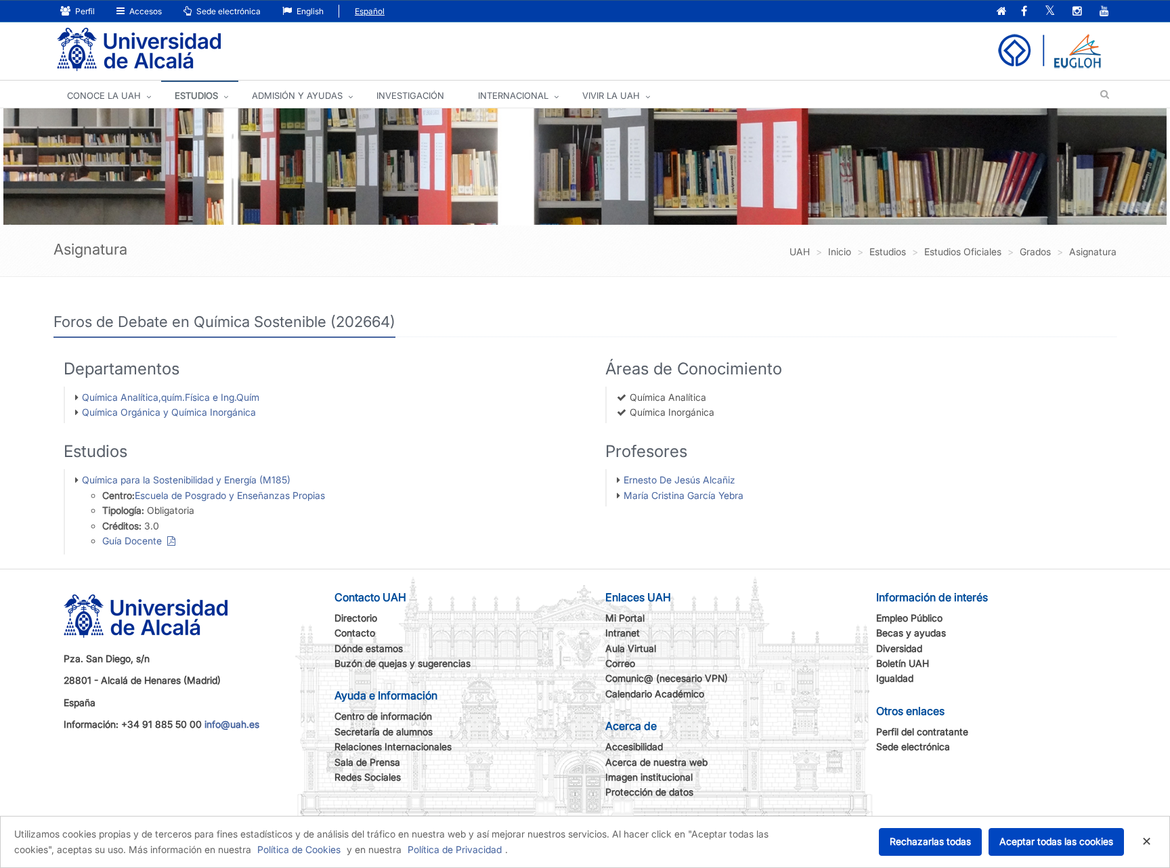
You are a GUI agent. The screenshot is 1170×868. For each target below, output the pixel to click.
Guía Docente (134, 540)
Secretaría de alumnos (383, 731)
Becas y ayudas (911, 632)
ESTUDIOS (196, 95)
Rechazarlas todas (930, 841)
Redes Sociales (367, 777)
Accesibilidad (634, 746)
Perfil (84, 11)
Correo (620, 663)
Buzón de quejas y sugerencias (402, 663)
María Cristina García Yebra (683, 495)
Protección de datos (649, 792)
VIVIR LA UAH (611, 95)
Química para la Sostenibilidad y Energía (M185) (186, 479)
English (309, 11)
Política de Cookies (299, 849)
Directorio (355, 618)
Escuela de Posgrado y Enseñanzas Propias (230, 495)
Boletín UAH (902, 663)
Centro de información (383, 716)
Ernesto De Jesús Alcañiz (679, 479)
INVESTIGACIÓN (410, 95)
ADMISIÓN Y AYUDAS (297, 95)
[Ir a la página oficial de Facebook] (1024, 12)
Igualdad (894, 678)
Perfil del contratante (922, 731)
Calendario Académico (654, 693)
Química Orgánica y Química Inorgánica (169, 412)
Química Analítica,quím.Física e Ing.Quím (170, 397)
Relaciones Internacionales (393, 746)
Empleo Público (909, 618)
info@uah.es (231, 724)
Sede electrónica (227, 11)
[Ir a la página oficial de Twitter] (1050, 12)
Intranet (622, 632)
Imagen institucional (649, 777)
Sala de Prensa (367, 762)
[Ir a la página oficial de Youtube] (1104, 12)
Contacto (354, 632)
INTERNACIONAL (513, 95)
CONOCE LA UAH (104, 95)
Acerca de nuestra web (656, 762)
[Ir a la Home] (139, 49)
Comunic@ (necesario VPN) (666, 678)
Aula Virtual (630, 648)
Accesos (144, 11)
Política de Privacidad (455, 849)
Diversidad (899, 648)
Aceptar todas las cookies (1056, 841)
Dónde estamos (368, 648)
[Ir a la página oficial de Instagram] (1077, 12)
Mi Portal (625, 618)
